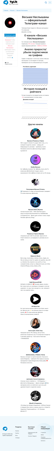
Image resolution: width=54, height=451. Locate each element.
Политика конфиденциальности (46, 438)
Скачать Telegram (32, 436)
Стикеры (17, 437)
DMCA (42, 434)
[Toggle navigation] (49, 2)
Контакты (43, 440)
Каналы (17, 430)
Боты (16, 435)
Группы (17, 433)
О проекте (43, 432)
